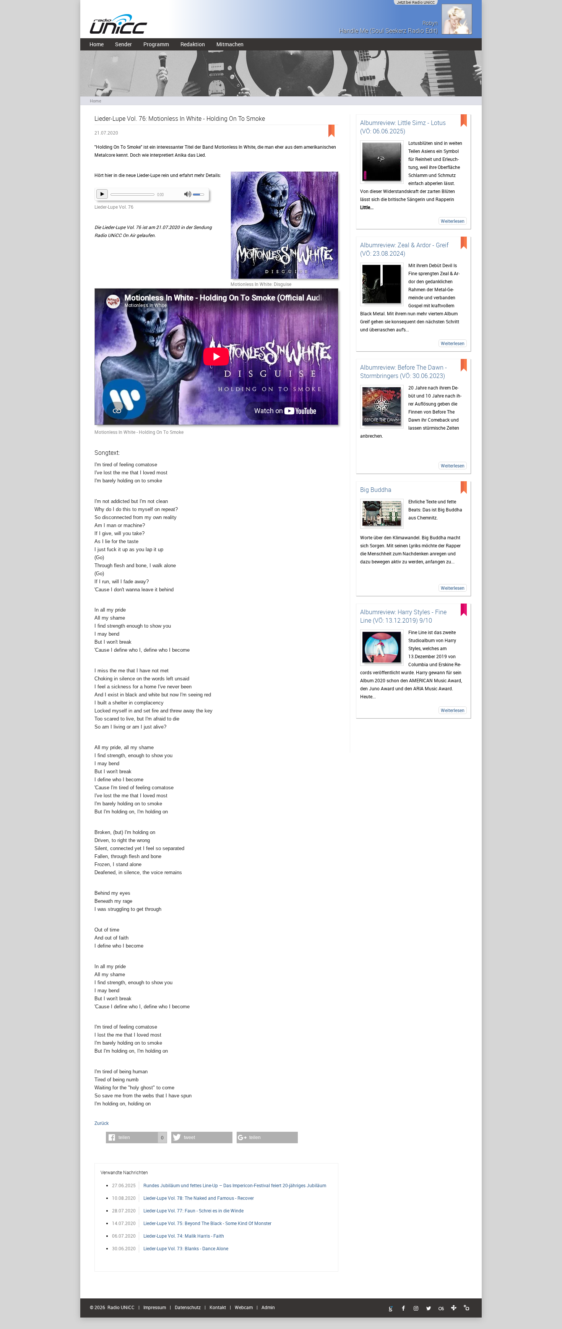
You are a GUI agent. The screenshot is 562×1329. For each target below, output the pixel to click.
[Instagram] (416, 1309)
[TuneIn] (454, 1308)
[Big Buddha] (382, 514)
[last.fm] (441, 1309)
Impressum (154, 1307)
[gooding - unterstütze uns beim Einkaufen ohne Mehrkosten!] (390, 1309)
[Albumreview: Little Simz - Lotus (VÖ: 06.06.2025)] (382, 162)
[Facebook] (403, 1309)
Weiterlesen (453, 221)
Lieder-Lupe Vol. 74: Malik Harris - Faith (183, 1236)
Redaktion (192, 44)
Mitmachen (230, 44)
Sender (123, 44)
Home (96, 44)
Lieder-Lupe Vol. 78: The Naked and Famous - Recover (198, 1198)
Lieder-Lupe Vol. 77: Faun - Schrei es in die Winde (193, 1210)
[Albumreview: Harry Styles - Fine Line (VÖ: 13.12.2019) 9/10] (382, 648)
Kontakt (218, 1307)
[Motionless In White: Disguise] (284, 225)
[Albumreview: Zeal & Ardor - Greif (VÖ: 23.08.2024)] (382, 284)
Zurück (101, 1123)
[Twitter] (428, 1309)
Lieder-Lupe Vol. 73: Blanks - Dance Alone (185, 1248)
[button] (136, 1137)
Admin (268, 1307)
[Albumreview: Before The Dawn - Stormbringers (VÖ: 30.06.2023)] (382, 406)
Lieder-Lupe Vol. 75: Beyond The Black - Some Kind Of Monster (207, 1223)
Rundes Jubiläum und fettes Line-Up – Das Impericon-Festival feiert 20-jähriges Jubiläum (234, 1185)
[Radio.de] (466, 1308)
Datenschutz (188, 1307)
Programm (156, 44)
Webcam (244, 1307)
